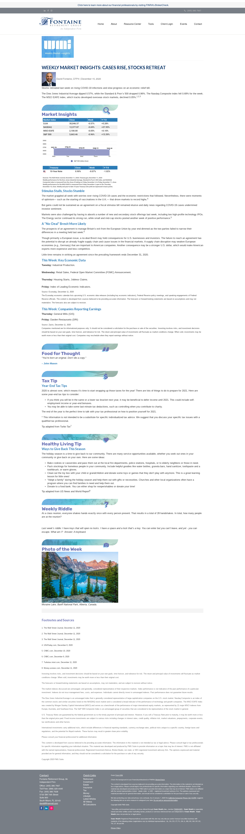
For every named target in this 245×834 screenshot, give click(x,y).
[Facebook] (48, 10)
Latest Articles (89, 798)
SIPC (181, 809)
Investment (88, 781)
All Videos (87, 801)
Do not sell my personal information (166, 800)
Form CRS (119, 775)
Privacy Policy (116, 828)
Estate (86, 784)
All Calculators (89, 804)
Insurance (87, 787)
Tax (84, 790)
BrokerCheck (160, 779)
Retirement (88, 779)
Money (86, 793)
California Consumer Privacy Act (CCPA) (182, 798)
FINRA (176, 809)
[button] (113, 24)
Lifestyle (87, 796)
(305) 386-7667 (194, 10)
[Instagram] (51, 10)
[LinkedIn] (45, 10)
